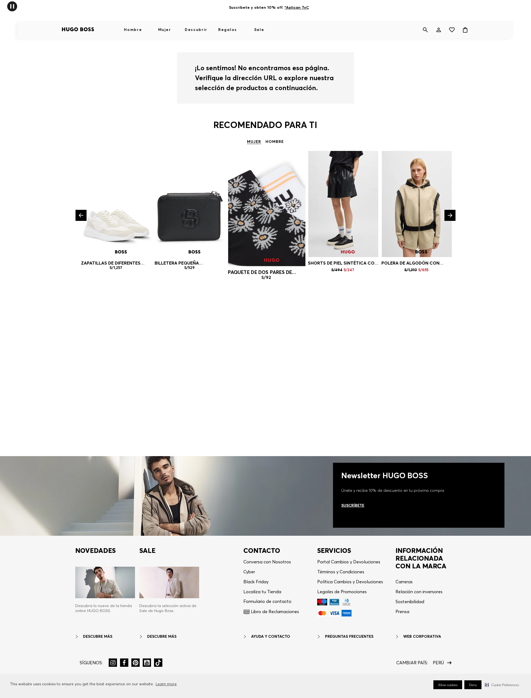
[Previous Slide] (81, 215)
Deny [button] (473, 685)
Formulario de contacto (267, 601)
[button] (502, 684)
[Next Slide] (449, 215)
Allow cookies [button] (447, 685)
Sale (259, 29)
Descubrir (196, 29)
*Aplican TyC (296, 6)
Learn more (166, 683)
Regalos (227, 29)
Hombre (133, 29)
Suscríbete (352, 505)
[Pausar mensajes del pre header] (12, 6)
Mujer (164, 29)
